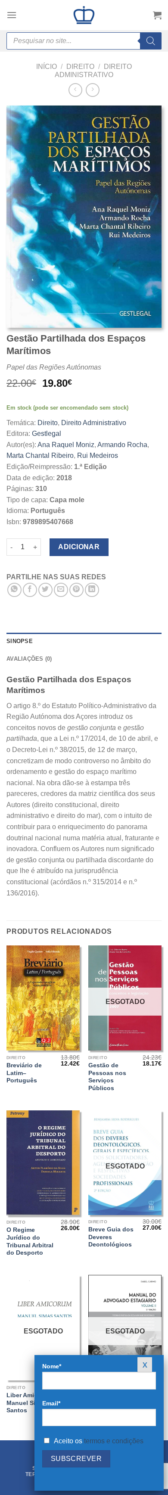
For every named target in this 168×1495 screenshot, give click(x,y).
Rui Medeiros (97, 455)
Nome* (51, 1366)
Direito (80, 66)
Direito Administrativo (93, 422)
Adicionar (79, 546)
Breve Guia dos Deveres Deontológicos (111, 1237)
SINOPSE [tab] (19, 641)
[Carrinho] (157, 15)
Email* (51, 1403)
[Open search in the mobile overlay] (84, 41)
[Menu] (11, 14)
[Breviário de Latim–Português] (43, 998)
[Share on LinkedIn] (92, 590)
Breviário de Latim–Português (24, 1073)
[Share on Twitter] (45, 590)
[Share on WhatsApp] (14, 590)
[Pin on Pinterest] (76, 590)
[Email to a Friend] (61, 590)
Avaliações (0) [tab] (29, 659)
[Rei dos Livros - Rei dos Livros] (84, 15)
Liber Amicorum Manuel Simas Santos (29, 1403)
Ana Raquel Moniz (65, 444)
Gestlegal (46, 433)
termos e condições (113, 1441)
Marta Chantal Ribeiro (40, 455)
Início (46, 66)
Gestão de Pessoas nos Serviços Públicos (107, 1076)
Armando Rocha (122, 444)
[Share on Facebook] (30, 590)
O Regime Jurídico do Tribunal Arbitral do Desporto (29, 1241)
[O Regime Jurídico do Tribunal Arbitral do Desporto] (43, 1162)
